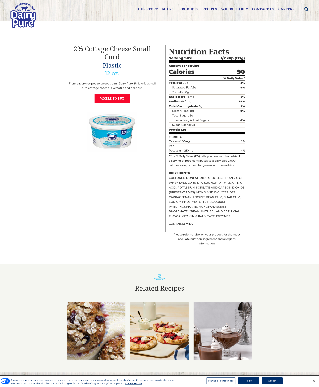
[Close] (313, 381)
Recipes (209, 9)
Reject (248, 380)
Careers (286, 9)
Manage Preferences (221, 380)
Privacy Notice (133, 383)
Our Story (148, 9)
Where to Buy (234, 9)
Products (188, 9)
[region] (159, 381)
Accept (272, 380)
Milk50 (168, 9)
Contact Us (263, 9)
